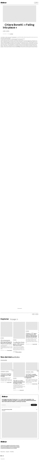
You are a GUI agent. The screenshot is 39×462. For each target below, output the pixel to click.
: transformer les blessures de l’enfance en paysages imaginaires (32, 375)
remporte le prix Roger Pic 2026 (6, 375)
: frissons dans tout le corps (19, 343)
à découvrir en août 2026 (6, 342)
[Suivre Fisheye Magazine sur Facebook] (1, 455)
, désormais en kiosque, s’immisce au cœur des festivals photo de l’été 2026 (31, 335)
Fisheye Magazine (9, 350)
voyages (8, 42)
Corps (33, 314)
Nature (37, 314)
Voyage (27, 331)
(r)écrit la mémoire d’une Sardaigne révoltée (19, 382)
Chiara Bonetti (14, 37)
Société (7, 371)
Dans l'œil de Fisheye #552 (7, 409)
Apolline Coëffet (9, 382)
